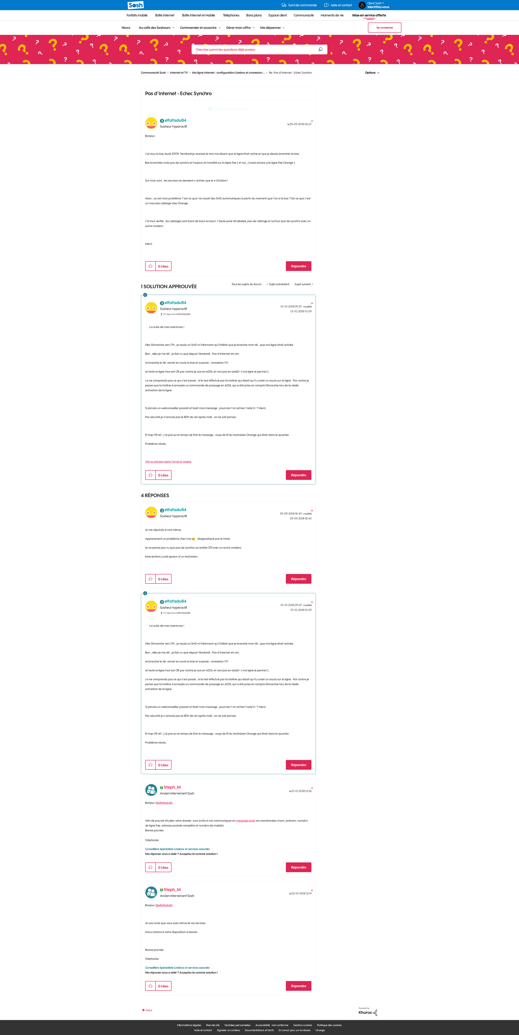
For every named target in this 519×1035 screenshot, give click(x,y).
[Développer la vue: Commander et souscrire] (220, 28)
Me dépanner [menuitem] (270, 28)
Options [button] (370, 72)
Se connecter (384, 27)
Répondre (298, 266)
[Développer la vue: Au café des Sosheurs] (173, 28)
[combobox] (259, 49)
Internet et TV (179, 72)
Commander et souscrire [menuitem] (198, 28)
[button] (150, 266)
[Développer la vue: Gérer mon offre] (254, 28)
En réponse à (176, 314)
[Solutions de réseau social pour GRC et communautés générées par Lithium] (368, 1011)
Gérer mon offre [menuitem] (238, 28)
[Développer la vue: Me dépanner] (284, 28)
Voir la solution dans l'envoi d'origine (168, 461)
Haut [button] (149, 1010)
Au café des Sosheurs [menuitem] (154, 28)
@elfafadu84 (164, 803)
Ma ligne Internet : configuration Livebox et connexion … (228, 72)
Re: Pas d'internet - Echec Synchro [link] (290, 72)
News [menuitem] (126, 28)
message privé (245, 820)
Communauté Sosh (153, 72)
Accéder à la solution (231, 108)
